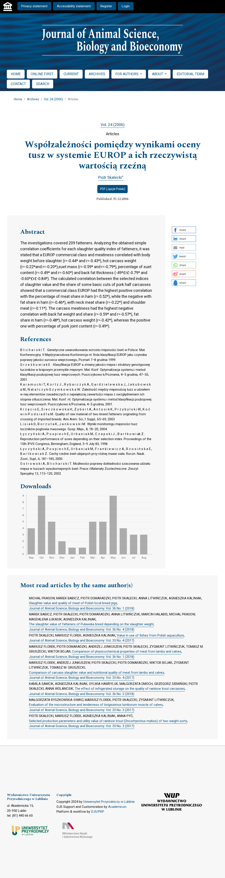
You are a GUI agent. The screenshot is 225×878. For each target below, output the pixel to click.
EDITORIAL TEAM (190, 74)
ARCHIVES (97, 74)
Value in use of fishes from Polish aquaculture (150, 635)
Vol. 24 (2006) (53, 99)
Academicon (117, 807)
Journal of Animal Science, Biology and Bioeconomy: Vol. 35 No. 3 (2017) (81, 710)
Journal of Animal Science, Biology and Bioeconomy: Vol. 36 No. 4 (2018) (81, 629)
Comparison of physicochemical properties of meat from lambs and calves (126, 651)
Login (126, 6)
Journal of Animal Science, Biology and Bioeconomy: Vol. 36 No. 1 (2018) (81, 608)
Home (18, 99)
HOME (16, 74)
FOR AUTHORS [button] (127, 74)
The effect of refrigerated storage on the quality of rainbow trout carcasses (130, 689)
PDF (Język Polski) (112, 189)
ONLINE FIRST (42, 74)
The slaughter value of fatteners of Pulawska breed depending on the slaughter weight (91, 624)
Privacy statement (34, 6)
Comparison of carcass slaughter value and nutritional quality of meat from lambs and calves (96, 673)
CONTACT (18, 84)
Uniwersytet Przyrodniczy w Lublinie (109, 802)
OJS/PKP (97, 812)
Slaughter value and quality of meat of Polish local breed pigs (73, 603)
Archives (33, 99)
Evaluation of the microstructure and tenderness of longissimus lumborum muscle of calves (96, 705)
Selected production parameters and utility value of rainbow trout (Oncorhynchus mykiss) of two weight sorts (108, 721)
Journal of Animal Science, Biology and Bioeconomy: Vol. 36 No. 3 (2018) (81, 694)
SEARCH (42, 84)
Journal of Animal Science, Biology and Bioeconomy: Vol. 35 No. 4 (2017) (81, 640)
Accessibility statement (74, 6)
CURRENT (71, 74)
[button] (184, 230)
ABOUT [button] (158, 74)
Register (106, 6)
